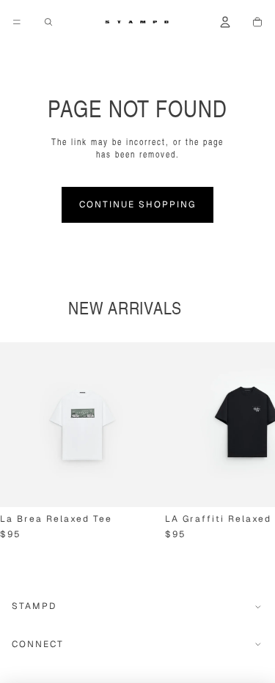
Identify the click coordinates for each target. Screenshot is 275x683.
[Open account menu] (225, 22)
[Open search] (48, 22)
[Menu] (17, 22)
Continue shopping (137, 204)
